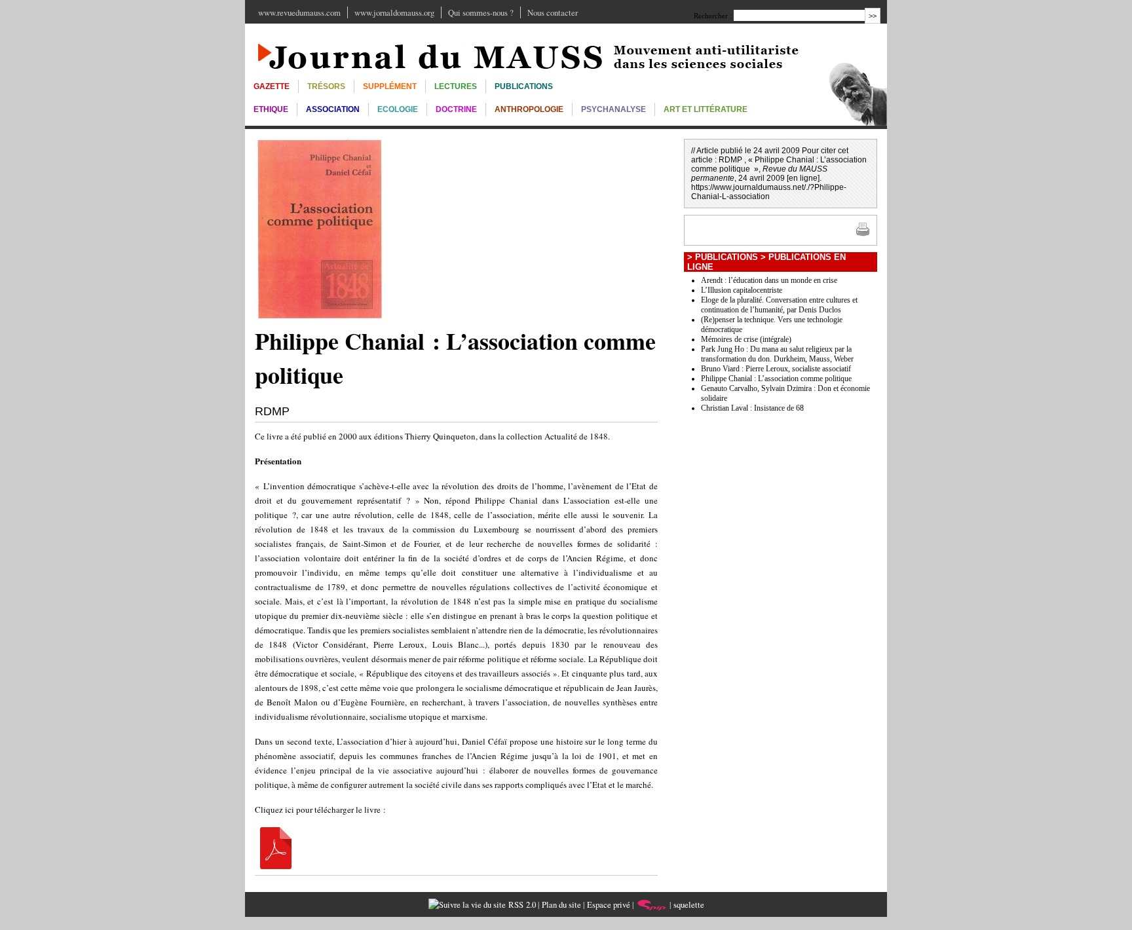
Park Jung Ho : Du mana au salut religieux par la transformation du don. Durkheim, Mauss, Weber (777, 353)
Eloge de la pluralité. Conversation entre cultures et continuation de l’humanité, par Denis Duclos (779, 304)
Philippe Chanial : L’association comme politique (776, 378)
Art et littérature (705, 109)
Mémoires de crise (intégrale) (746, 339)
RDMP (272, 411)
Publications (524, 86)
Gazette (272, 86)
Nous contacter (552, 12)
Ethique (271, 109)
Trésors (326, 86)
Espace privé (608, 904)
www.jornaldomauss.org (394, 12)
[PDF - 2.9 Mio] (276, 865)
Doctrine (456, 109)
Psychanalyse (613, 109)
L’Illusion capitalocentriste (741, 290)
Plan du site (561, 904)
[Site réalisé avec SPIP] (652, 904)
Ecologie (397, 109)
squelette (688, 904)
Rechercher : (713, 16)
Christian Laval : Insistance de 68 (752, 408)
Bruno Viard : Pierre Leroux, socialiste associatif (776, 368)
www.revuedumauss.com (299, 12)
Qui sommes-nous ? (481, 12)
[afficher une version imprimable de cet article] (863, 233)
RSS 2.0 (521, 904)
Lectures (455, 86)
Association (333, 109)
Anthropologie (529, 109)
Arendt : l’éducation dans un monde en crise (769, 280)
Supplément (390, 86)
